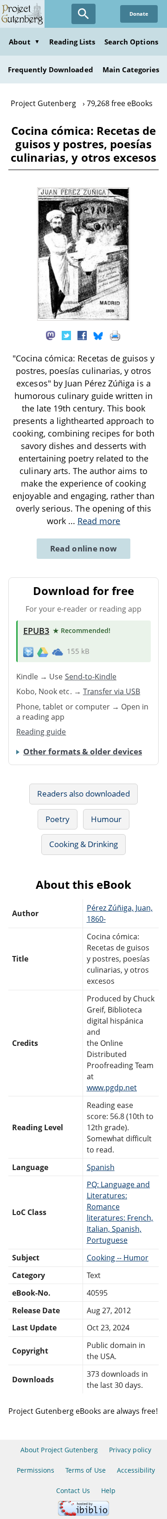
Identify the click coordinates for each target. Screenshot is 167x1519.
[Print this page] (115, 335)
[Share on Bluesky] (98, 335)
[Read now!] (83, 318)
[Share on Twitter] (66, 335)
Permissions (35, 1470)
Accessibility (136, 1470)
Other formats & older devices (82, 751)
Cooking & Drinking (83, 844)
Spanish (101, 1167)
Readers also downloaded (83, 793)
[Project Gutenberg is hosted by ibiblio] (83, 1513)
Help (108, 1490)
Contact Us (73, 1490)
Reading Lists (72, 41)
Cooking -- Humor (118, 1258)
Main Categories (131, 69)
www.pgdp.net (112, 1087)
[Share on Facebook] (82, 335)
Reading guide (41, 732)
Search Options (131, 41)
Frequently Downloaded (50, 69)
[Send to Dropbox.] (28, 652)
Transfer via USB (112, 691)
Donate (138, 13)
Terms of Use (85, 1470)
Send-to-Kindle (91, 676)
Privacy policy (130, 1449)
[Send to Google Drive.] (42, 651)
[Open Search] (83, 14)
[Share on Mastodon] (50, 335)
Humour (106, 819)
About (24, 41)
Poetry (57, 819)
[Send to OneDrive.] (57, 652)
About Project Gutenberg (59, 1449)
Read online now (83, 548)
